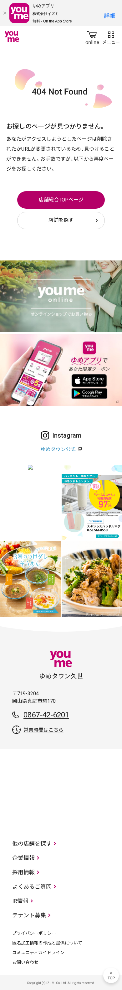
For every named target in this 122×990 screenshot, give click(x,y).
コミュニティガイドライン (38, 952)
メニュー (111, 36)
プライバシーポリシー (34, 933)
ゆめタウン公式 (58, 449)
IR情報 (20, 901)
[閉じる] (5, 13)
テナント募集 (29, 915)
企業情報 (23, 858)
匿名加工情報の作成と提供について (47, 942)
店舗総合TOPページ (61, 200)
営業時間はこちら (43, 730)
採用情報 (23, 872)
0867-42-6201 (46, 715)
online (92, 36)
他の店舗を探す (32, 843)
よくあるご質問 (32, 886)
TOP (111, 975)
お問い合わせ (25, 962)
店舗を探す (61, 220)
